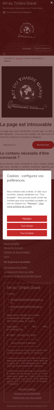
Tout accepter (27, 233)
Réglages (27, 218)
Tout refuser (27, 226)
